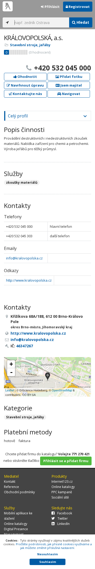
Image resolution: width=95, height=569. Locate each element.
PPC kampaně (61, 492)
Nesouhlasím (47, 554)
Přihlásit (52, 6)
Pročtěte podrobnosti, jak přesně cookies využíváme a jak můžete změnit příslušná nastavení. (54, 546)
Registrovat (79, 6)
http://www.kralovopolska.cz (29, 280)
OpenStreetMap (62, 390)
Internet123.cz (62, 481)
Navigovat (70, 93)
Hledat (82, 22)
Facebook (64, 513)
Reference (11, 487)
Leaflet (9, 390)
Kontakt (9, 481)
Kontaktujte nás (27, 93)
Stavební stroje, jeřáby (30, 44)
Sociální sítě (60, 497)
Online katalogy (63, 487)
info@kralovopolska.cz (24, 258)
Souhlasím (47, 562)
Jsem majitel (71, 85)
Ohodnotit (27, 76)
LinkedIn (63, 523)
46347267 (24, 345)
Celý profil (18, 116)
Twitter (63, 518)
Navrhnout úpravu (27, 85)
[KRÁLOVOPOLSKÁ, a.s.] (47, 377)
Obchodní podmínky (19, 492)
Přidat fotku (70, 76)
